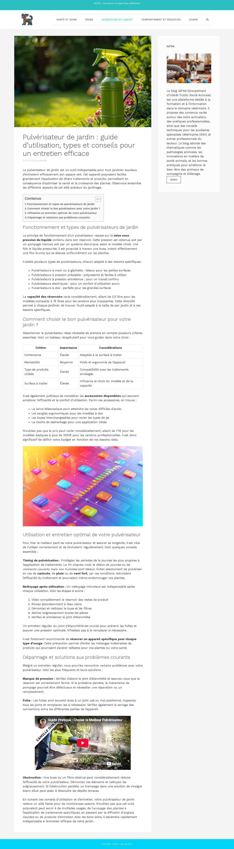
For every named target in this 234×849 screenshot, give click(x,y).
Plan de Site (126, 844)
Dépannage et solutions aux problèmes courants (59, 217)
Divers (193, 19)
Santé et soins (67, 19)
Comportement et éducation (161, 19)
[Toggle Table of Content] (96, 199)
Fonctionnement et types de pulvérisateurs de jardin (61, 204)
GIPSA (173, 179)
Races (89, 19)
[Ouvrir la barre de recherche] (207, 19)
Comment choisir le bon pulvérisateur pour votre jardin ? (63, 208)
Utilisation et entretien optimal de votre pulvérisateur (62, 213)
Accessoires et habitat (117, 19)
